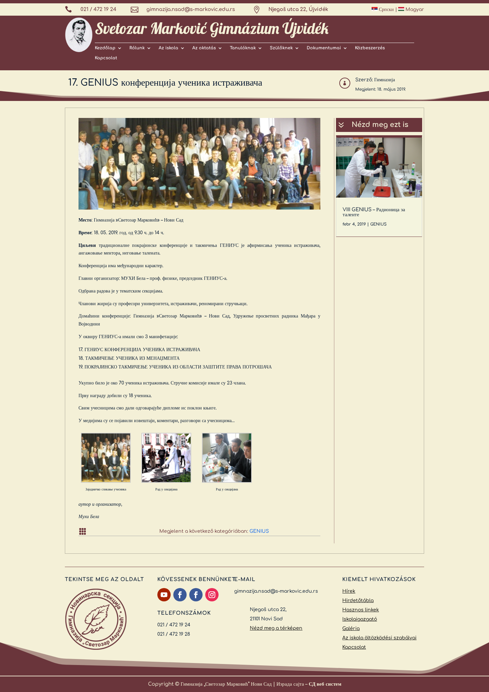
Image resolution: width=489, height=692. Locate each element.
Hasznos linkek (360, 609)
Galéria (351, 628)
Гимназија (384, 79)
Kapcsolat (106, 58)
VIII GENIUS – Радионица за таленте (374, 212)
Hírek (348, 591)
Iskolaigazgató (359, 619)
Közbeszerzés (370, 48)
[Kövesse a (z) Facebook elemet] (180, 594)
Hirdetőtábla (358, 600)
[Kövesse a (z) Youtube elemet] (164, 594)
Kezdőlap (105, 48)
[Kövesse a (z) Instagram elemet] (212, 594)
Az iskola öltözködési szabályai (379, 637)
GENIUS (259, 531)
